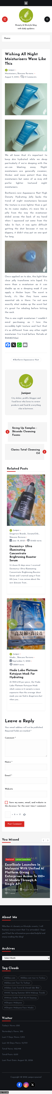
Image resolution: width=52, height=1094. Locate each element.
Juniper (11, 70)
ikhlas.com (10, 978)
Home (7, 38)
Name (8, 762)
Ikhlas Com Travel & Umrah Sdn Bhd (22, 988)
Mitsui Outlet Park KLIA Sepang (21, 998)
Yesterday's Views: (11, 1031)
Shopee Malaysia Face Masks (20, 1008)
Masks (13, 657)
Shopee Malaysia (14, 1003)
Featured (10, 871)
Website (9, 789)
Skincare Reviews (25, 73)
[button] (43, 840)
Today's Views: (9, 1026)
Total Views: (8, 1049)
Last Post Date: (10, 1060)
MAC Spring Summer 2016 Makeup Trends (25, 993)
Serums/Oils (32, 534)
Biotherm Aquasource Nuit (26, 360)
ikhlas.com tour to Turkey (33, 978)
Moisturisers (10, 73)
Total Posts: (8, 1054)
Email (8, 775)
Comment (10, 738)
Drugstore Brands (18, 534)
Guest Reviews (22, 871)
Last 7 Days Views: (11, 1037)
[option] (26, 872)
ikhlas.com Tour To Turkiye (18, 983)
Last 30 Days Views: (12, 1043)
